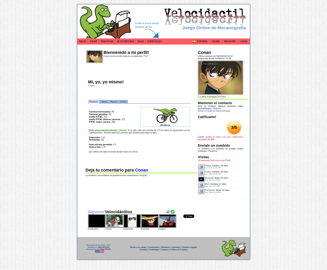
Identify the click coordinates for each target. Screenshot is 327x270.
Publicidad (154, 250)
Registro (143, 175)
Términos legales (189, 247)
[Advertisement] (62, 55)
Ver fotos (222, 97)
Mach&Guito (103, 247)
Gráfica (123, 102)
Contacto (144, 250)
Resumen (94, 102)
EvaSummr (210, 190)
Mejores (113, 102)
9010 (207, 184)
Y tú (145, 56)
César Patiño (105, 249)
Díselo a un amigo (138, 247)
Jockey (208, 172)
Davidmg (145, 229)
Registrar (213, 151)
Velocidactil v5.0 (92, 245)
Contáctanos (153, 247)
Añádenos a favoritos (170, 247)
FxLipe (208, 166)
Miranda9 (209, 178)
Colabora (165, 250)
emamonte (128, 229)
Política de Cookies (179, 250)
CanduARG (93, 229)
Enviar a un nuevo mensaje (214, 111)
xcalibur (162, 229)
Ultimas (104, 102)
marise (108, 229)
